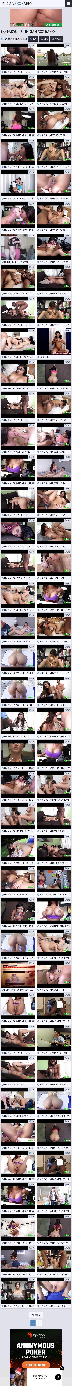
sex (34, 38)
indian (57, 38)
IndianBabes (17, 3)
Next (35, 1315)
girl (45, 38)
